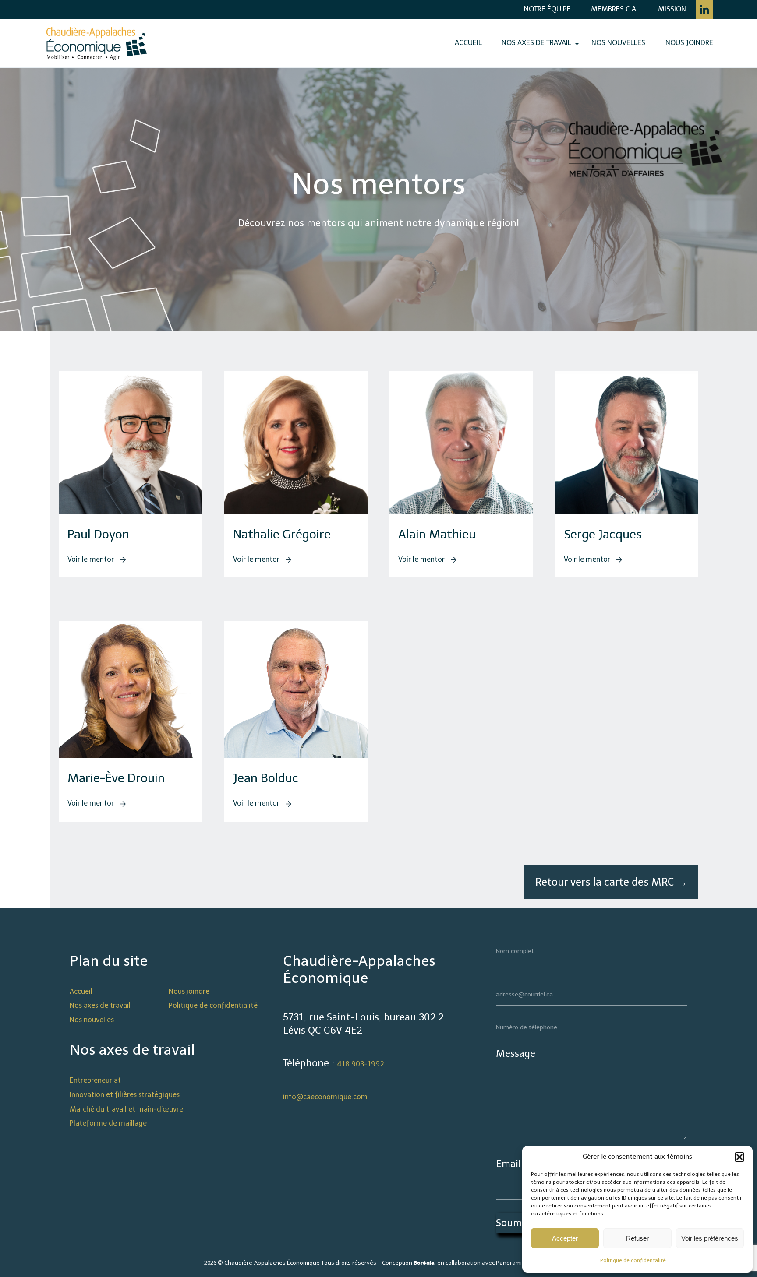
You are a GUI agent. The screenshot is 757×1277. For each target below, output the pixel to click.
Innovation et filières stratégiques (125, 1095)
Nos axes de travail (536, 43)
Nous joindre (689, 43)
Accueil (468, 43)
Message (515, 1053)
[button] (739, 1157)
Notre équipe (547, 9)
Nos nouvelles (618, 43)
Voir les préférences (709, 1238)
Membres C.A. (614, 9)
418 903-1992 (360, 1064)
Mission (672, 9)
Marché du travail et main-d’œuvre (126, 1109)
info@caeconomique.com (325, 1097)
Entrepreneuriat (95, 1080)
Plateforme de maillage (108, 1123)
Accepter (565, 1238)
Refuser (637, 1238)
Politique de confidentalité (633, 1260)
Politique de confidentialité (213, 1005)
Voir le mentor (91, 559)
